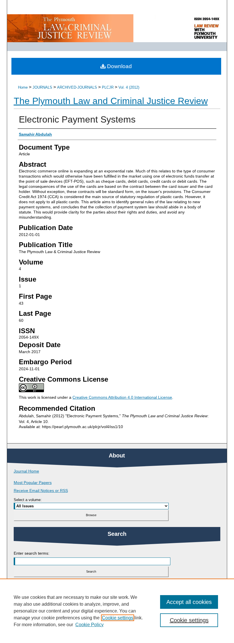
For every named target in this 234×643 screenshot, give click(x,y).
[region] (117, 611)
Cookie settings (117, 617)
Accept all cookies (189, 602)
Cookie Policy (89, 624)
